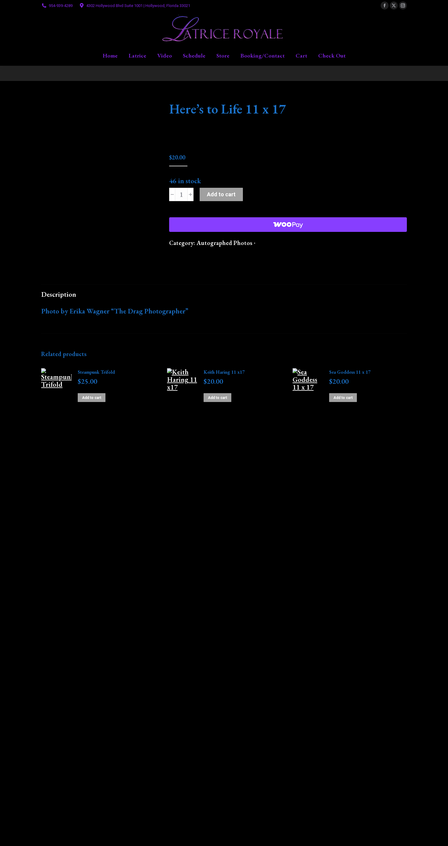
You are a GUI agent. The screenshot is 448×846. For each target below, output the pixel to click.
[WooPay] (288, 224)
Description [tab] (58, 294)
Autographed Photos (224, 243)
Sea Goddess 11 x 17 (350, 372)
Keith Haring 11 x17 (224, 372)
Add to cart (221, 194)
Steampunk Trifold (96, 372)
